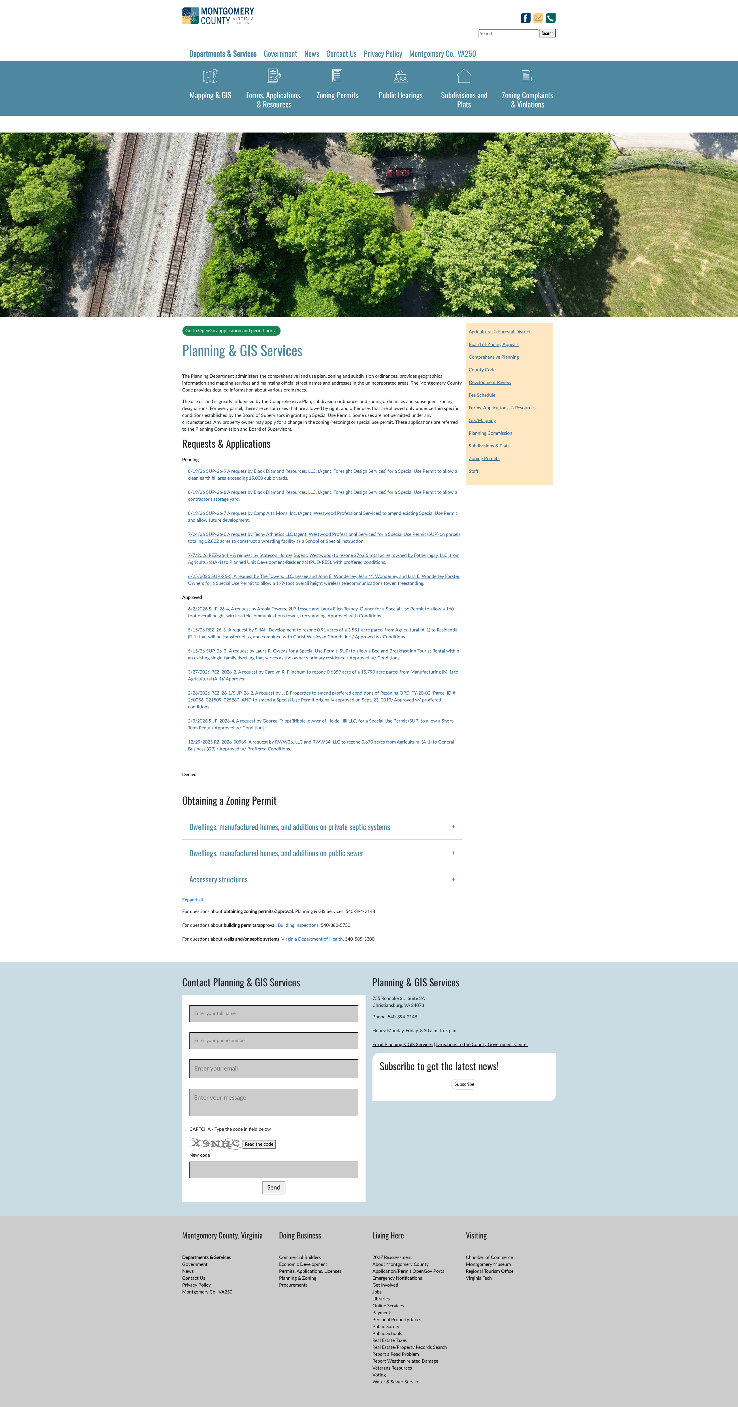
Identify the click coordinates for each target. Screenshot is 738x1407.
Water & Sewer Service (395, 1382)
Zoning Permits (337, 95)
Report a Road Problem (395, 1354)
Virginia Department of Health (312, 939)
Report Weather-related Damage (405, 1361)
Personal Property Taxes (396, 1319)
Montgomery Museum (488, 1264)
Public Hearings (401, 95)
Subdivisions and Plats (464, 99)
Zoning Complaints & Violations (527, 99)
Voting (379, 1375)
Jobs (377, 1292)
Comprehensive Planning (494, 357)
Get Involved (385, 1285)
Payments (382, 1312)
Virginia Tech (479, 1278)
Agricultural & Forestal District (500, 332)
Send (273, 1188)
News (311, 53)
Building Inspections (298, 925)
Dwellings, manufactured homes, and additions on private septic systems (289, 826)
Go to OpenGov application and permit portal (231, 330)
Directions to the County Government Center (482, 1044)
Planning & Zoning (297, 1278)
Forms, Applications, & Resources (274, 99)
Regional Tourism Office (489, 1271)
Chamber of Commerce (489, 1257)
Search (548, 33)
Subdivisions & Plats (489, 446)
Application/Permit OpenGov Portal (409, 1271)
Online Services (388, 1306)
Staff (474, 471)
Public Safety (385, 1326)
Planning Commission (490, 433)
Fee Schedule (482, 395)
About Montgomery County (400, 1264)
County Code (482, 370)
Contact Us (341, 53)
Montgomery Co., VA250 (442, 53)
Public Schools (387, 1333)
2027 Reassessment (392, 1257)
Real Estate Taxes (389, 1340)
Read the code (259, 1144)
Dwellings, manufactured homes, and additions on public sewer (276, 852)
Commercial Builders (300, 1257)
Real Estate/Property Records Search (409, 1347)
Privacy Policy (383, 53)
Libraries (381, 1299)
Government (280, 53)
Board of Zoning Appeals (494, 344)
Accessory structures (218, 879)
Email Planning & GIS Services (402, 1044)
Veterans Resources (392, 1368)
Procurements (293, 1285)
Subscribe (464, 1084)
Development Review (490, 382)
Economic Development (303, 1264)
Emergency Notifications (397, 1278)
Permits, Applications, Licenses (310, 1271)
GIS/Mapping (482, 420)
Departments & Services (223, 53)
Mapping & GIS (210, 95)
